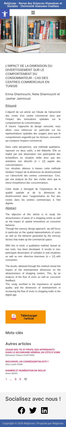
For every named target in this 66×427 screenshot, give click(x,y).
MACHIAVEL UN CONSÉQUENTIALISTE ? (27, 361)
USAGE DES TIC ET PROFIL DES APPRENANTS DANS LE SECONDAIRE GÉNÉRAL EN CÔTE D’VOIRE (33, 351)
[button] (5, 14)
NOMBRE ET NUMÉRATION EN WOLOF (26, 370)
